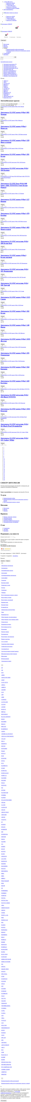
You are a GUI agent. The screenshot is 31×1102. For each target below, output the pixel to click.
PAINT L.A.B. (4, 915)
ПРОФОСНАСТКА (6, 1062)
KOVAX (3, 851)
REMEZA (3, 939)
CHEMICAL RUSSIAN (7, 733)
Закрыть (8, 560)
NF (2, 888)
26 (4, 479)
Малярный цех (5, 614)
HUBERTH (4, 829)
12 (4, 461)
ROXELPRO (4, 949)
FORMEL (3, 795)
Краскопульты (4, 604)
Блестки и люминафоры (9, 70)
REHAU (3, 932)
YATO (2, 1035)
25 (4, 478)
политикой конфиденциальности (10, 1092)
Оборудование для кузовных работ (9, 619)
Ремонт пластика (5, 639)
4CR (2, 672)
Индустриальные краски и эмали (11, 502)
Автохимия (4, 573)
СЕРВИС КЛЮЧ (5, 1069)
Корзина (5, 510)
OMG (2, 905)
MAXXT (3, 868)
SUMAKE (3, 991)
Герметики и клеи (5, 585)
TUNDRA (3, 1008)
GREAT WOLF (5, 812)
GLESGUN (4, 807)
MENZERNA (4, 871)
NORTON (3, 895)
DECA (3, 741)
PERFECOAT (4, 920)
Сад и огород (4, 641)
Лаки (2, 612)
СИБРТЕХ (4, 1072)
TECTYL (3, 998)
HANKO (3, 824)
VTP (2, 1023)
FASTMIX (3, 778)
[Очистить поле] (15, 57)
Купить (2, 117)
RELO (2, 937)
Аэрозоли (3, 580)
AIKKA (5, 80)
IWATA (3, 839)
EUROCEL (4, 770)
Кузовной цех (4, 607)
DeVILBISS (4, 748)
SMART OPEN (5, 969)
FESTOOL (3, 785)
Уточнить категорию (6, 103)
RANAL (3, 927)
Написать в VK (10, 4)
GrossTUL (3, 819)
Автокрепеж (4, 568)
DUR (2, 756)
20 (4, 472)
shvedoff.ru (15, 555)
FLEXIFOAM (4, 792)
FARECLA (4, 775)
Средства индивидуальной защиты (10, 651)
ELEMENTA (4, 765)
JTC (2, 844)
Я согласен (3, 1100)
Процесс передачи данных (9, 516)
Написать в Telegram (11, 7)
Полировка (4, 629)
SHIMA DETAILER (6, 959)
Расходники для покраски (7, 636)
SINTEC (3, 966)
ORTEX (3, 910)
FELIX (3, 782)
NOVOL (3, 898)
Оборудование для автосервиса (9, 617)
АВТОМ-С (4, 1042)
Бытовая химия (5, 582)
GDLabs (3, 802)
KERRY (3, 846)
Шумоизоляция (5, 658)
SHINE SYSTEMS (5, 961)
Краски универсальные (9, 73)
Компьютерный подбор (9, 498)
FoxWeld (3, 797)
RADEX (3, 925)
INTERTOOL (4, 834)
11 (4, 460)
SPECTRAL (4, 974)
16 (4, 466)
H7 (2, 822)
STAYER (3, 981)
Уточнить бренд (5, 105)
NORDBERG (4, 890)
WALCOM (3, 1025)
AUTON (6, 83)
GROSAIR (3, 814)
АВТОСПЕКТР (8, 96)
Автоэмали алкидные (9, 65)
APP (4, 82)
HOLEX (5, 89)
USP (2, 1015)
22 (4, 474)
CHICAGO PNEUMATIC (7, 736)
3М (2, 670)
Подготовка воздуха (6, 626)
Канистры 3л (7, 97)
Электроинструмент (6, 661)
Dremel (3, 751)
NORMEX (3, 893)
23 (4, 475)
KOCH (3, 849)
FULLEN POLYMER (6, 800)
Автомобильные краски (6, 61)
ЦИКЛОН (3, 1074)
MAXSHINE (4, 866)
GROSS (3, 817)
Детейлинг (4, 590)
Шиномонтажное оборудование (9, 653)
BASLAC (3, 709)
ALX (2, 692)
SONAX (3, 971)
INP (2, 831)
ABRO (3, 675)
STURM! (3, 988)
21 (4, 473)
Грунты (3, 587)
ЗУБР (2, 1052)
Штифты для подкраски (10, 76)
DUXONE (3, 758)
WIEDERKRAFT (5, 1027)
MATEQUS (4, 861)
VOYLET (3, 1020)
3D (2, 667)
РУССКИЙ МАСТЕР (6, 1067)
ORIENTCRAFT (5, 907)
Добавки (3, 592)
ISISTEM (3, 836)
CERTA (5, 87)
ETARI (3, 768)
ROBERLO (6, 93)
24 (4, 477)
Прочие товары (5, 631)
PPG (2, 922)
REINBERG (4, 934)
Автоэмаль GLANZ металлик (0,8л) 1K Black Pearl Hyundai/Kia (14, 425)
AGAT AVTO (4, 682)
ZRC (2, 1040)
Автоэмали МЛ (8, 69)
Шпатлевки (4, 656)
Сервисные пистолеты (6, 646)
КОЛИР (3, 1057)
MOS (2, 883)
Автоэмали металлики (10, 66)
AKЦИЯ (3, 689)
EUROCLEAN (5, 773)
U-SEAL (3, 1013)
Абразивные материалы (7, 565)
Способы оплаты (7, 518)
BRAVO (3, 724)
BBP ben (5, 84)
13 (4, 462)
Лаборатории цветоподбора (8, 609)
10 (4, 459)
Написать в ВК (10, 17)
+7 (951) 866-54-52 (7, 1)
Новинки (5, 46)
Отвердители (4, 622)
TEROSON (4, 1003)
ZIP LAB (3, 1037)
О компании (6, 53)
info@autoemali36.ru (8, 9)
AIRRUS (3, 687)
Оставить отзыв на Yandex (12, 8)
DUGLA (3, 753)
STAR (2, 976)
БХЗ (2, 1049)
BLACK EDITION (5, 716)
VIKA (5, 95)
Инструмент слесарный (7, 600)
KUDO (3, 854)
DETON (3, 746)
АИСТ (3, 1047)
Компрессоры (4, 602)
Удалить (3, 560)
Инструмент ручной (6, 597)
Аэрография (4, 577)
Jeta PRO (3, 841)
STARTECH (4, 978)
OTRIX (3, 912)
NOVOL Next (4, 900)
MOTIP (3, 885)
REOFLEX (7, 92)
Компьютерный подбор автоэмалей (15, 49)
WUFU (3, 1030)
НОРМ (3, 1059)
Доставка (5, 529)
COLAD (3, 738)
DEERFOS (4, 743)
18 (4, 469)
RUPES (3, 951)
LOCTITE (3, 858)
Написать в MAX (10, 3)
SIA (2, 964)
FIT (2, 787)
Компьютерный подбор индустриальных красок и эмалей (15, 1083)
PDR (2, 917)
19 (4, 470)
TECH (2, 996)
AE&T (2, 680)
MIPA (5, 91)
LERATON (4, 856)
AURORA (3, 699)
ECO (2, 763)
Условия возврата (7, 519)
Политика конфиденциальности (11, 520)
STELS (3, 983)
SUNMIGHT (4, 993)
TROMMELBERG (5, 1005)
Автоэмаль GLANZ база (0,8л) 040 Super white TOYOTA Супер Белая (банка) (14, 185)
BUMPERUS (4, 729)
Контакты (5, 54)
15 (4, 465)
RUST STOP (4, 954)
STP (2, 986)
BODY (5, 86)
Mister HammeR (5, 880)
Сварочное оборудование (7, 644)
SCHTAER (4, 956)
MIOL (2, 873)
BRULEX (3, 726)
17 (4, 468)
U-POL (3, 1010)
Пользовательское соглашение (10, 522)
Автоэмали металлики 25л (10, 68)
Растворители (4, 634)
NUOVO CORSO (5, 903)
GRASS (3, 809)
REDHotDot (4, 929)
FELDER (3, 780)
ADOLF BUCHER (5, 677)
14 (4, 464)
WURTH (3, 1032)
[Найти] (2, 59)
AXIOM (3, 707)
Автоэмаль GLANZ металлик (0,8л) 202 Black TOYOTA (14, 396)
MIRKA (3, 878)
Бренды (5, 45)
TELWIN (3, 1000)
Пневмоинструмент (6, 624)
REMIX (3, 942)
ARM (2, 697)
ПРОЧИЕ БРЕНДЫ (6, 1064)
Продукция (6, 44)
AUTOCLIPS (4, 702)
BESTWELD (4, 714)
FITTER (3, 790)
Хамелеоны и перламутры (10, 74)
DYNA (3, 760)
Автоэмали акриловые (10, 64)
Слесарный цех (5, 649)
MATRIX (3, 863)
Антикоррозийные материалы (8, 575)
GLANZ (6, 88)
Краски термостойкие (9, 72)
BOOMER (3, 721)
